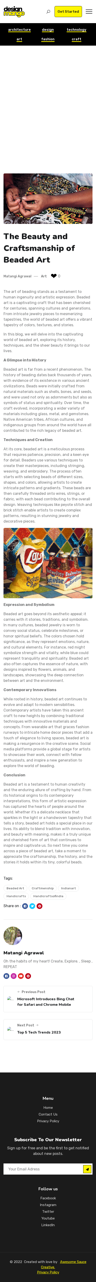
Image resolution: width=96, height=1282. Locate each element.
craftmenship (43, 888)
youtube (48, 1218)
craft (76, 39)
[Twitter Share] (32, 906)
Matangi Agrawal (17, 276)
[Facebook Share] (25, 906)
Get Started (68, 11)
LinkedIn (48, 1225)
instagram (48, 1205)
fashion (48, 39)
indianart (68, 888)
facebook (48, 1198)
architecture (19, 30)
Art (43, 276)
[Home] (14, 11)
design (48, 30)
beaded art (15, 888)
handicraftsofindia (48, 896)
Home (48, 1108)
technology (76, 30)
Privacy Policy (48, 1121)
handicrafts (16, 896)
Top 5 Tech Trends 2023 (39, 1032)
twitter (48, 1212)
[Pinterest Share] (40, 906)
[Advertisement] (48, 116)
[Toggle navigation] (89, 11)
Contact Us (48, 1114)
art (19, 39)
